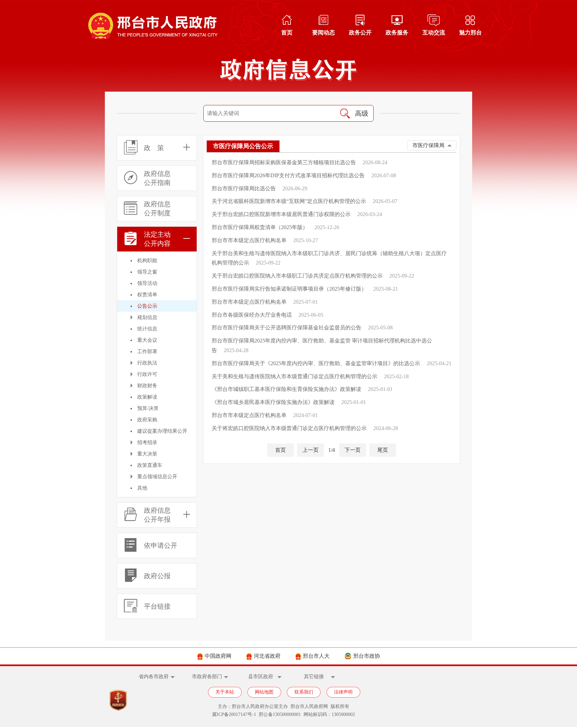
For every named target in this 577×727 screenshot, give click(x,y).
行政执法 (147, 363)
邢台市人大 (316, 656)
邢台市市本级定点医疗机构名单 (249, 240)
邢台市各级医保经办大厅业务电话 (252, 315)
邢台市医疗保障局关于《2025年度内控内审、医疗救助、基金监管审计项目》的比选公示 (316, 363)
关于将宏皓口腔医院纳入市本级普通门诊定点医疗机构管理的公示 (289, 428)
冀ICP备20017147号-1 (234, 714)
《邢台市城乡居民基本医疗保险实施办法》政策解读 (273, 402)
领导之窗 (147, 272)
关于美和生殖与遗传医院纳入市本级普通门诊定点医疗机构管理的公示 (294, 376)
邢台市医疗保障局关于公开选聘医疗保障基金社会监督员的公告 (286, 327)
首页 (280, 450)
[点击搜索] (345, 113)
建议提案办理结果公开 (162, 431)
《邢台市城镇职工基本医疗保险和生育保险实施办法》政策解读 (286, 389)
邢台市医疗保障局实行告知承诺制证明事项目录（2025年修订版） (289, 289)
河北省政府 (267, 656)
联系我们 (304, 692)
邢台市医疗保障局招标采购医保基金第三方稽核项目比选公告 (284, 162)
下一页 (353, 450)
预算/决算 (148, 408)
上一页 (311, 450)
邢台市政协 (366, 656)
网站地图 (264, 692)
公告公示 (147, 306)
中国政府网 (218, 656)
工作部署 (147, 351)
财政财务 (147, 385)
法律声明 (343, 692)
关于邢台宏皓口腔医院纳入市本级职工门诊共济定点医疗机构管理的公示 (297, 276)
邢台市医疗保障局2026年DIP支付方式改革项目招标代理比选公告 (288, 175)
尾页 (382, 450)
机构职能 (147, 260)
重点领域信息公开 (157, 476)
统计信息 (147, 328)
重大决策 (147, 453)
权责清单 (147, 294)
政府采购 (147, 419)
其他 (142, 488)
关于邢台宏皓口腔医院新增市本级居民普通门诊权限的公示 (281, 214)
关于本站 (224, 692)
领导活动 (147, 283)
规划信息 (147, 317)
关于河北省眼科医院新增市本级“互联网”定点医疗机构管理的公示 (289, 201)
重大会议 (147, 340)
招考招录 (147, 442)
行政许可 (147, 374)
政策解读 (147, 397)
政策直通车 (149, 465)
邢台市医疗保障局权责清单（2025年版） (260, 227)
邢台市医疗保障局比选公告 (244, 188)
